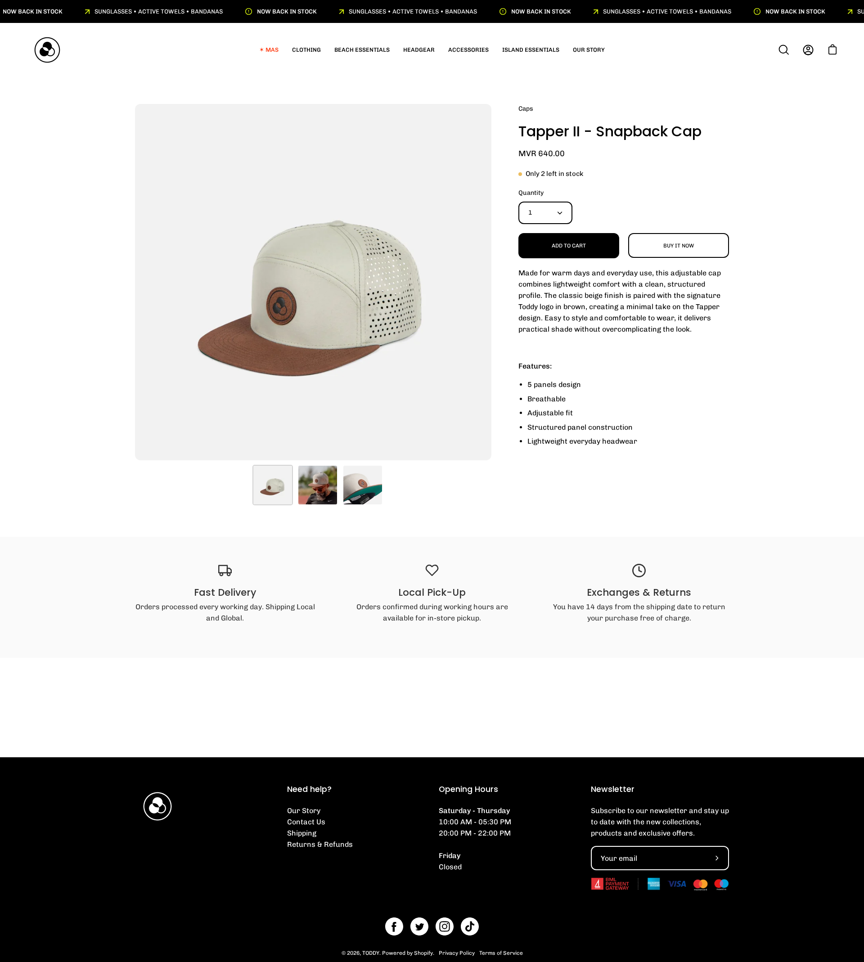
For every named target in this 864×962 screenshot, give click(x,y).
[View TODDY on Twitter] (419, 926)
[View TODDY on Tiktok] (470, 926)
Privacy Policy (457, 953)
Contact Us (306, 822)
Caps (525, 108)
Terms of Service (501, 953)
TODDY (370, 953)
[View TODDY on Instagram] (445, 926)
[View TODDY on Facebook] (394, 926)
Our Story (303, 810)
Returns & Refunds (320, 844)
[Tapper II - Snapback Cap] (272, 485)
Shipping (301, 833)
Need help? (309, 789)
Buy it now (678, 246)
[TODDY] (47, 50)
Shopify (423, 953)
